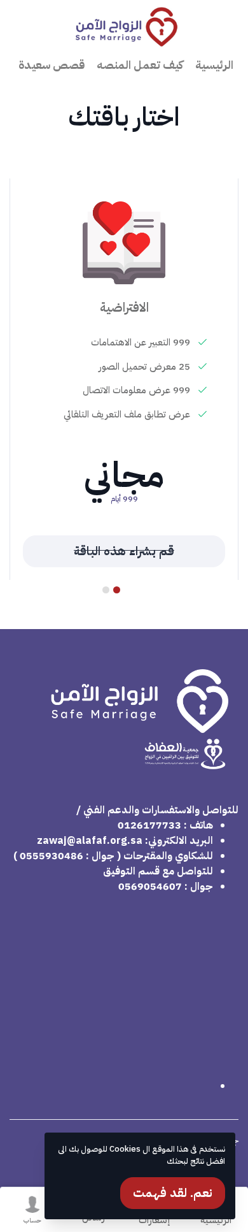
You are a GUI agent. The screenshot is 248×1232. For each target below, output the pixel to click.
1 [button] (117, 589)
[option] (124, 379)
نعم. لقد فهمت (172, 1193)
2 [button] (106, 589)
